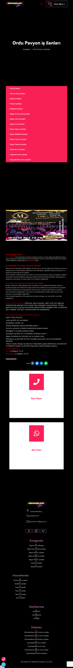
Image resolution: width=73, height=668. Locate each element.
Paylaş (28, 363)
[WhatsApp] (3, 664)
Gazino (63, 257)
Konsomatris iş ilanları (17, 93)
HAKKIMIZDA (36, 615)
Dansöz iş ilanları (36, 563)
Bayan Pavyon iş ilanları (18, 139)
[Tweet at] (37, 363)
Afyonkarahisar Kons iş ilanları (20, 160)
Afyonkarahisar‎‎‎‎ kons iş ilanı (36, 646)
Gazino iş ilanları (15, 99)
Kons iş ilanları (20, 598)
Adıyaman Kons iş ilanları (18, 154)
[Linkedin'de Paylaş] (41, 363)
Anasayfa (26, 49)
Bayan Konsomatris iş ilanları (20, 114)
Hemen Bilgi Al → (58, 4)
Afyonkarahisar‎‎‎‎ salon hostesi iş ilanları (36, 632)
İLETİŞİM (36, 618)
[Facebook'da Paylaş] (32, 363)
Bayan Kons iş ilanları (17, 124)
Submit (2, 667)
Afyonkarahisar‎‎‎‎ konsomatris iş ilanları (36, 639)
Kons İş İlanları (15, 88)
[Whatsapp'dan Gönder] (46, 363)
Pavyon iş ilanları (16, 104)
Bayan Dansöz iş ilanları (18, 144)
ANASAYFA (36, 611)
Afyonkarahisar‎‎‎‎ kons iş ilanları (36, 643)
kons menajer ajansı (16, 268)
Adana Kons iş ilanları (17, 149)
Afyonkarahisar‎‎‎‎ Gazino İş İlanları (36, 653)
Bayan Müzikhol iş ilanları (18, 134)
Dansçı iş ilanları (20, 587)
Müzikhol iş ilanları (16, 109)
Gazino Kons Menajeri (17, 119)
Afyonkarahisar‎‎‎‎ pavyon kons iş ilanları (36, 636)
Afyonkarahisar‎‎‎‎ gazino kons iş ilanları (36, 650)
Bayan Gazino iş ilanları (18, 129)
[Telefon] (3, 659)
